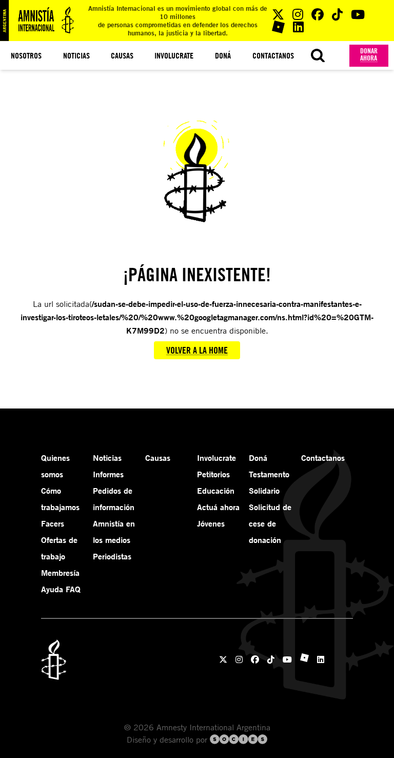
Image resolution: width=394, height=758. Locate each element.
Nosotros (26, 55)
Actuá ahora (218, 507)
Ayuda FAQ (61, 589)
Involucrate (173, 55)
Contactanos (273, 55)
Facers (52, 523)
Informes (108, 474)
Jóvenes (211, 523)
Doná (223, 55)
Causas (122, 55)
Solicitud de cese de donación (270, 523)
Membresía (60, 573)
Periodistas (112, 556)
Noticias (76, 55)
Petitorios (213, 474)
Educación (215, 490)
